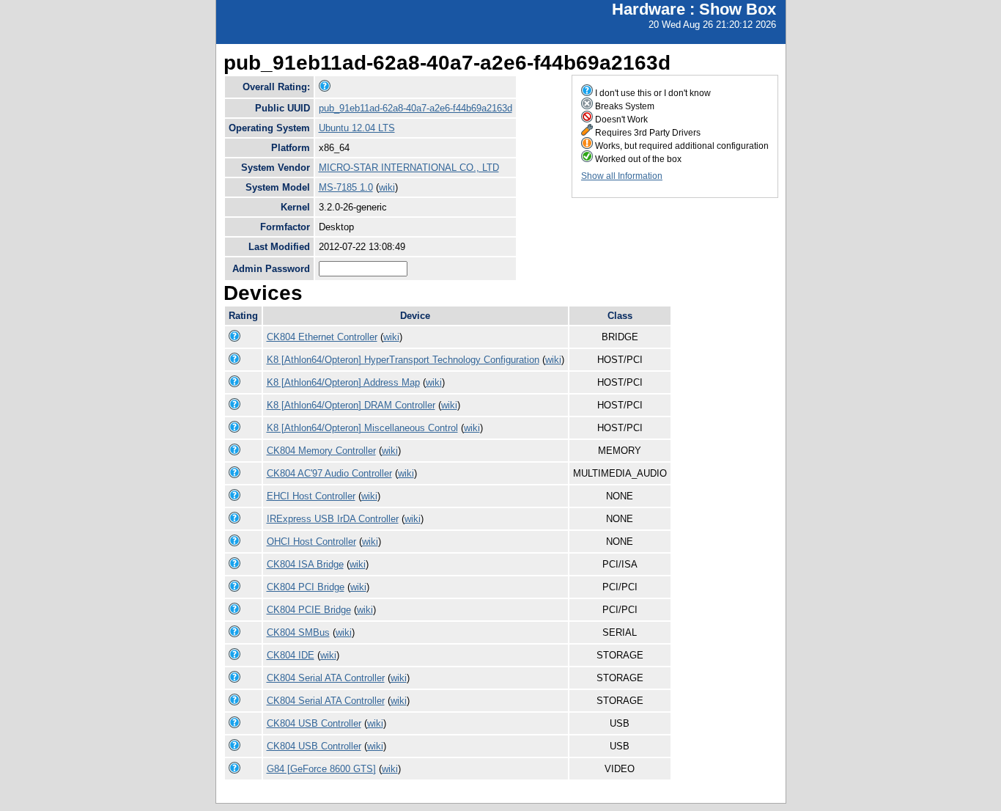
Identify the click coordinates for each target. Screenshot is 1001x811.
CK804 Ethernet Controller (322, 336)
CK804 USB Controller (314, 723)
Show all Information (621, 176)
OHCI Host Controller (311, 541)
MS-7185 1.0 (346, 187)
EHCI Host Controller (311, 496)
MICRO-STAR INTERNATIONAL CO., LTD (409, 167)
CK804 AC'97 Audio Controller (329, 473)
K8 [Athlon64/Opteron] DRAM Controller (351, 405)
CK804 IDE (290, 655)
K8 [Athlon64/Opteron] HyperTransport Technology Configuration (403, 359)
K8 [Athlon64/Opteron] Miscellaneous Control (362, 427)
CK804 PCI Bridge (305, 586)
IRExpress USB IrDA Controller (333, 518)
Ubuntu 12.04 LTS (357, 127)
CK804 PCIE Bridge (309, 609)
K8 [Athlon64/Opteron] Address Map (343, 382)
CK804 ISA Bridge (305, 564)
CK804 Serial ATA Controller (326, 677)
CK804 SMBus (298, 632)
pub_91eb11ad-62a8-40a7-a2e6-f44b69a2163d (415, 108)
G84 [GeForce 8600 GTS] (321, 768)
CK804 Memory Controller (321, 450)
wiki (387, 187)
